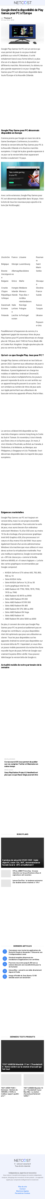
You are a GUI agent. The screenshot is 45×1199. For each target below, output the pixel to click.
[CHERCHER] (42, 2)
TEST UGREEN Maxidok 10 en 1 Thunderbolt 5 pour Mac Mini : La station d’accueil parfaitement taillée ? (33, 1092)
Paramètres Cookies (22, 1193)
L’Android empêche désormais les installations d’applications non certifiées (24, 959)
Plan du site (22, 1187)
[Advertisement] (22, 102)
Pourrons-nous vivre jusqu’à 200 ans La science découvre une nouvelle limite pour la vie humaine (25, 965)
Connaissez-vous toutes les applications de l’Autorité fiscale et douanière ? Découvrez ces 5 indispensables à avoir (25, 952)
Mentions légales (22, 1191)
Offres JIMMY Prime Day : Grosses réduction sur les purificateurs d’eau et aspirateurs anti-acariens (27, 873)
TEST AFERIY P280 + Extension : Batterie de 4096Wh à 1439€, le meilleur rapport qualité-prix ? (10, 1092)
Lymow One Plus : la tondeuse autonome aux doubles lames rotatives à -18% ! (27, 882)
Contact (23, 1189)
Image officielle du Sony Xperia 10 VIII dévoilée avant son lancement (22, 977)
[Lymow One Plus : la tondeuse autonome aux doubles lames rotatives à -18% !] (6, 883)
